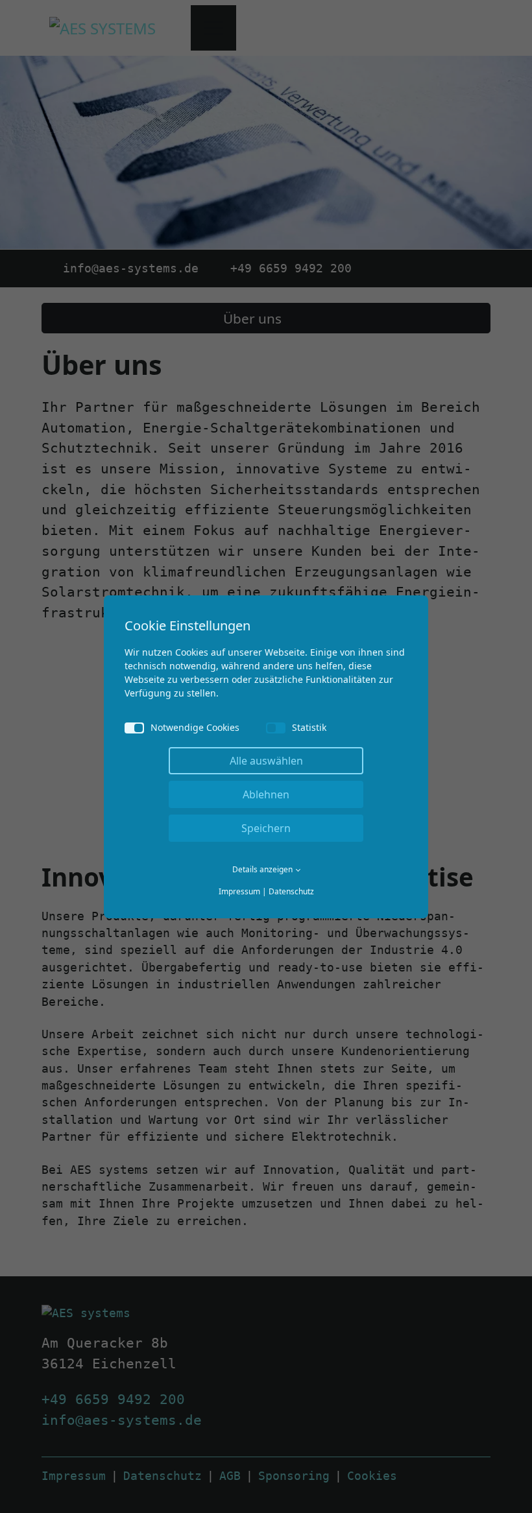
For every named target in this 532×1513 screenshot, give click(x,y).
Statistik (309, 727)
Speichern (266, 828)
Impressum (239, 891)
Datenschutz (291, 891)
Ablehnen (266, 794)
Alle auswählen (266, 761)
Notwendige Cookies (195, 727)
